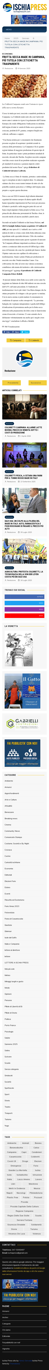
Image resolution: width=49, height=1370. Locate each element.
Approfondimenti (12, 793)
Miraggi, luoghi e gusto (14, 981)
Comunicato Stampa (13, 837)
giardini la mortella (18, 1170)
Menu (8, 29)
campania (17, 340)
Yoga (7, 1125)
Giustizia (8, 925)
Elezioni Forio (10, 881)
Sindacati (8, 1075)
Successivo (36, 383)
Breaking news (11, 818)
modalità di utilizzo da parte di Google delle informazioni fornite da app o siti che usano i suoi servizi (23, 1271)
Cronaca (8, 850)
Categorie (6, 1323)
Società (8, 1082)
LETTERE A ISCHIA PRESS (17, 962)
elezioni (38, 1161)
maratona (33, 1184)
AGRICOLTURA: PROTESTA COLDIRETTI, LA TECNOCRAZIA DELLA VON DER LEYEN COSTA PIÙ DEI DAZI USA (24, 574)
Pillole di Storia (11, 1013)
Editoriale (6, 1336)
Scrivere (8, 1056)
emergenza (16, 1166)
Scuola (7, 1063)
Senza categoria (12, 1069)
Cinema (8, 824)
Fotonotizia (9, 912)
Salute (7, 1038)
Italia (9, 1179)
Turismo (8, 1119)
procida (24, 1202)
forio (36, 1166)
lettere (7, 956)
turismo (34, 1229)
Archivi (5, 1317)
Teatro (7, 1107)
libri (13, 1184)
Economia (9, 423)
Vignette (6, 1348)
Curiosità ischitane (12, 862)
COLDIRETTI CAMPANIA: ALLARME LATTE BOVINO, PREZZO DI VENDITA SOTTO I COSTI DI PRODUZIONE (23, 430)
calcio (36, 1147)
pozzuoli (38, 1197)
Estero (7, 887)
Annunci (8, 787)
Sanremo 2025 (11, 1044)
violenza (37, 1234)
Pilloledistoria (36, 1193)
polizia (26, 1197)
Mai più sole (10, 969)
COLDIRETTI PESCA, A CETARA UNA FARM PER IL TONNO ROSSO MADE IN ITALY (23, 476)
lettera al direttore (12, 950)
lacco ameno (23, 1179)
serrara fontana (24, 1220)
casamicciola (15, 1157)
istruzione (37, 1175)
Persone (8, 1000)
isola (9, 1175)
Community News (12, 831)
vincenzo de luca (16, 1234)
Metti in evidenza (17, 1188)
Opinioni (8, 994)
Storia (7, 1100)
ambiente (11, 1143)
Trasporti (8, 1113)
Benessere (9, 812)
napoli (9, 1193)
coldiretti (35, 340)
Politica (8, 1019)
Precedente (13, 383)
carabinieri (37, 1152)
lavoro (38, 1179)
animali (25, 1143)
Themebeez (15, 1363)
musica (37, 1188)
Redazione (9, 68)
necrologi (21, 1193)
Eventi (7, 893)
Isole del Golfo (11, 937)
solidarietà (36, 1224)
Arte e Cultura (11, 799)
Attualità (8, 806)
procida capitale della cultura (24, 1206)
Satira (7, 1050)
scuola (38, 1215)
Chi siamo (6, 1330)
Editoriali (8, 875)
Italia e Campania (12, 944)
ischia (37, 1170)
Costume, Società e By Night (17, 843)
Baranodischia (16, 1147)
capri (24, 1152)
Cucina (7, 856)
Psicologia (9, 1031)
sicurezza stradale (16, 1224)
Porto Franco (10, 1025)
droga (25, 1161)
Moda (7, 988)
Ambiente (9, 781)
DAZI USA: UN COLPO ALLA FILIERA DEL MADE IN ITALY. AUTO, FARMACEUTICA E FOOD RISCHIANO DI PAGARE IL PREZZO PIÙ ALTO (24, 525)
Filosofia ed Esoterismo (14, 900)
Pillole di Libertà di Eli (13, 1006)
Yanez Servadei (25, 1360)
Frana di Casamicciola (14, 919)
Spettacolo (9, 1088)
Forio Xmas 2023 (12, 906)
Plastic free (12, 1197)
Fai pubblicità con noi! (11, 1342)
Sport (7, 1094)
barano (38, 1143)
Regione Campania (24, 1211)
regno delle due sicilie (18, 1215)
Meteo (7, 975)
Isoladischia (22, 1175)
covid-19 (11, 1161)
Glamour (8, 931)
